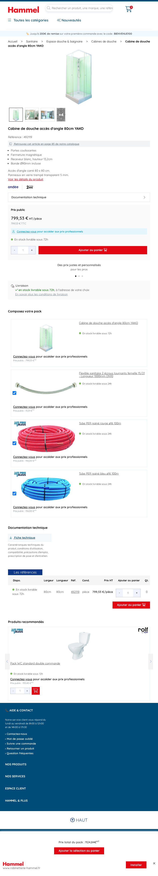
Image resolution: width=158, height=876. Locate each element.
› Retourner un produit (19, 748)
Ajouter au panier (91, 250)
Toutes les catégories (30, 20)
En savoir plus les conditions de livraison (41, 294)
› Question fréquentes (19, 753)
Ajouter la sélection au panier (79, 851)
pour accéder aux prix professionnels (50, 231)
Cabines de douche (103, 41)
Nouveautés (70, 20)
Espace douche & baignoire (64, 41)
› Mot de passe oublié (19, 738)
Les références (25, 572)
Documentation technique (28, 197)
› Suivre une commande (20, 743)
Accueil (12, 41)
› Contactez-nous (16, 733)
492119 (75, 592)
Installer (136, 865)
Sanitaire (32, 41)
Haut (81, 820)
